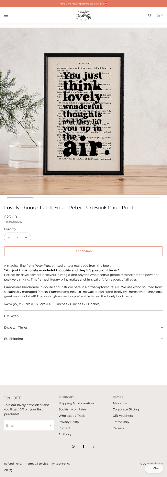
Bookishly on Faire (72, 409)
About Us (120, 403)
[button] (149, 15)
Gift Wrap (11, 316)
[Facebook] (83, 446)
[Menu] (9, 15)
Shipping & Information (76, 403)
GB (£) (8, 470)
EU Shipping (13, 339)
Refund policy (13, 463)
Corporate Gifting (126, 409)
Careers (118, 428)
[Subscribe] (49, 425)
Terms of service (37, 463)
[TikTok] (93, 446)
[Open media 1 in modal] (83, 111)
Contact (64, 428)
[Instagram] (73, 446)
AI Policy (64, 434)
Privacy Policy (68, 422)
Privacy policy (61, 463)
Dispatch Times (15, 327)
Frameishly (121, 422)
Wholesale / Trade (72, 416)
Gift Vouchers (123, 416)
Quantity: (10, 229)
